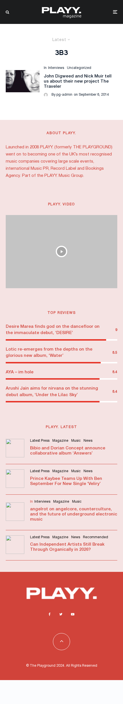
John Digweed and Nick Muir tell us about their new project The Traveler (78, 81)
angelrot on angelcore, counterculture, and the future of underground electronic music (73, 514)
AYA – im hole (19, 372)
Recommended (95, 537)
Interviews (56, 67)
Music (76, 440)
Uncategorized (79, 67)
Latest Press (39, 440)
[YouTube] (73, 614)
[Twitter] (61, 614)
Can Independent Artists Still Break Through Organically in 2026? (67, 547)
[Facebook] (49, 614)
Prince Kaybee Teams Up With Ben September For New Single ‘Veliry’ (66, 481)
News (88, 440)
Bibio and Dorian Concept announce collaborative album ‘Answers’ (67, 450)
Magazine (60, 440)
